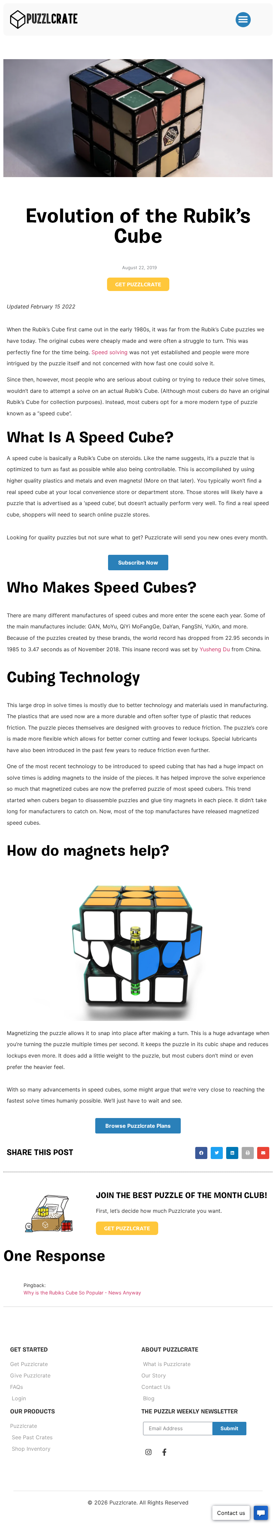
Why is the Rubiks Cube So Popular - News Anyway (82, 1292)
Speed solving (110, 352)
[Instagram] (148, 1452)
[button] (243, 19)
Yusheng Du (215, 649)
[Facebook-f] (164, 1452)
